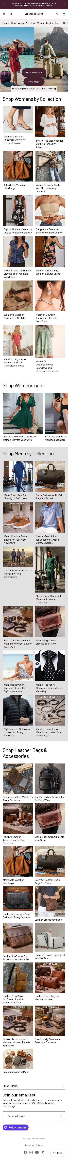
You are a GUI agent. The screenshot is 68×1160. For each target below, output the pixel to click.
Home (5, 23)
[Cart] (64, 14)
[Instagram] (31, 1152)
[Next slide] (64, 4)
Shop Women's (19, 23)
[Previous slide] (3, 4)
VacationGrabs (38, 1138)
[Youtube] (37, 1152)
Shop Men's (37, 23)
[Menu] (4, 14)
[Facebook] (25, 1152)
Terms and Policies (34, 1145)
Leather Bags (53, 23)
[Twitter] (43, 1152)
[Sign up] (60, 1116)
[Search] (11, 14)
